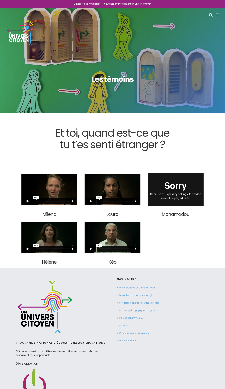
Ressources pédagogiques (134, 333)
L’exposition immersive (131, 317)
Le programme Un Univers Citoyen (137, 287)
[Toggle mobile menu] (218, 15)
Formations (125, 325)
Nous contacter (127, 340)
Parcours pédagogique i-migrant (137, 310)
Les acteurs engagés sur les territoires (139, 302)
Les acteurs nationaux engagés (136, 295)
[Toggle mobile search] (211, 15)
